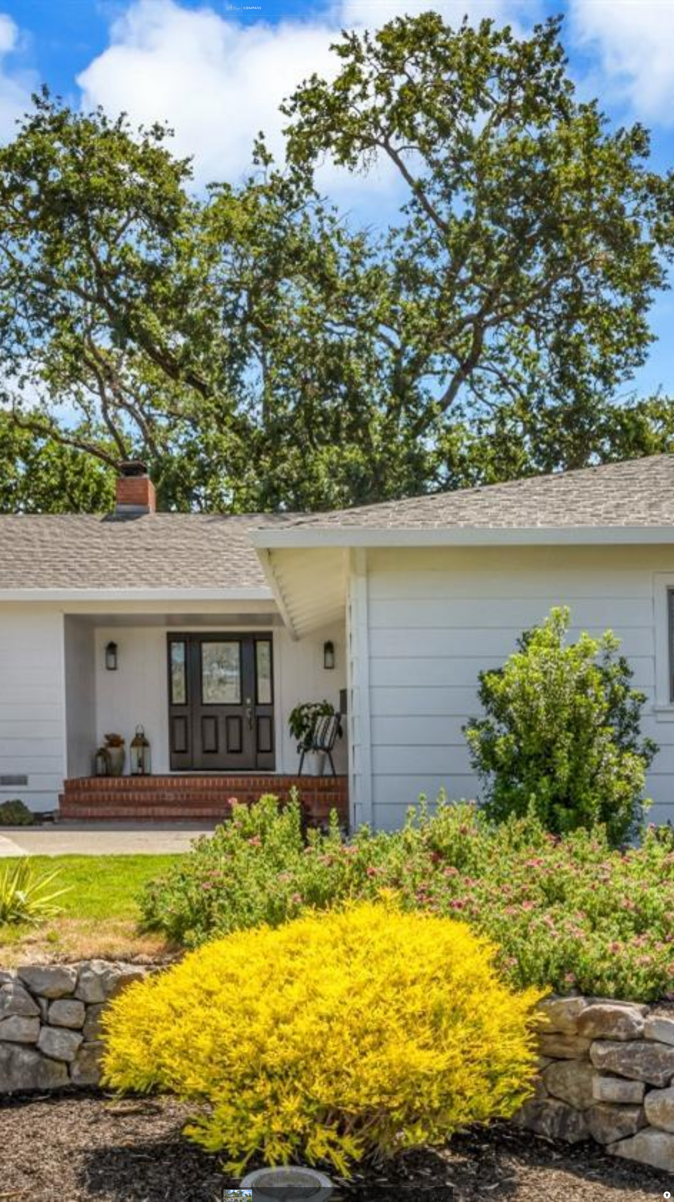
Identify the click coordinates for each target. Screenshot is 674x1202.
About (373, 7)
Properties (354, 7)
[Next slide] (442, 1198)
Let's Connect (425, 7)
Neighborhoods (396, 7)
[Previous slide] (433, 1198)
